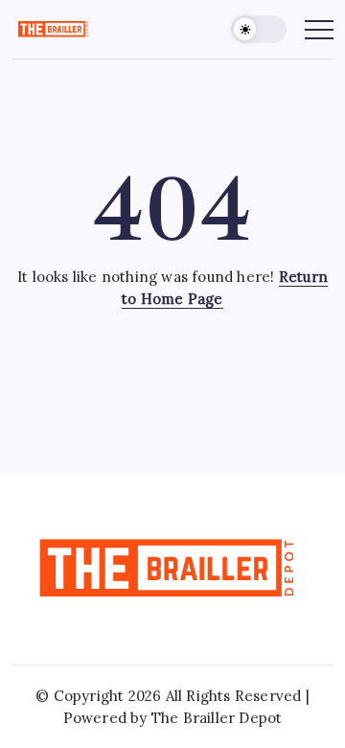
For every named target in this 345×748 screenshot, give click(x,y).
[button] (259, 29)
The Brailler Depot (217, 718)
